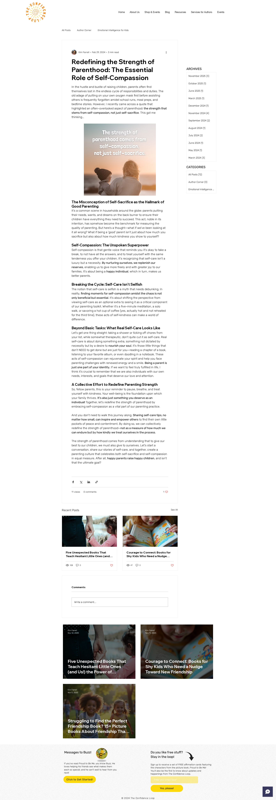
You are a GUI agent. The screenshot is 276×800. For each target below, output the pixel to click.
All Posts (66, 30)
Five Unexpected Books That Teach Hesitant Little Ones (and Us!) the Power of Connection (88, 554)
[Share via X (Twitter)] (80, 482)
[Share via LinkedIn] (88, 482)
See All (174, 509)
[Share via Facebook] (73, 482)
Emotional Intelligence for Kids (113, 30)
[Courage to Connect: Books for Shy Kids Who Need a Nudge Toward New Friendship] (150, 531)
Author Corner (84, 30)
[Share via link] (96, 482)
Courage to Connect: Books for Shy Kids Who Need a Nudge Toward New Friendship (148, 554)
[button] (180, 12)
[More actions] (166, 52)
